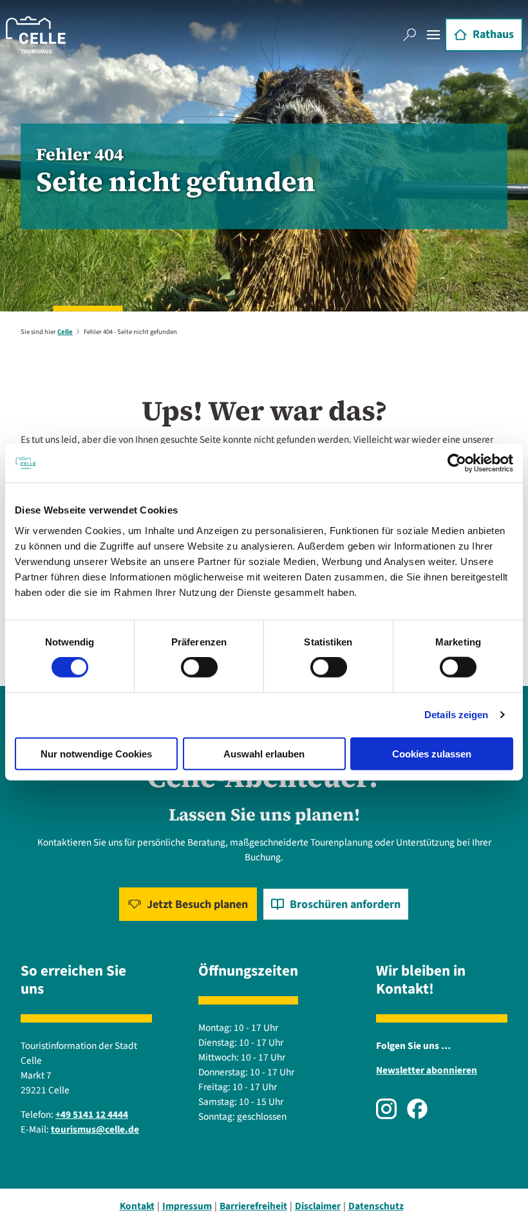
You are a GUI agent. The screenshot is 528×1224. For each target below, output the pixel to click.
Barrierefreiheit (253, 1206)
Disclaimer (318, 1206)
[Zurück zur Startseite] (35, 34)
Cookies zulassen (431, 753)
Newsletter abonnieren (426, 1070)
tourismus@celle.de (95, 1129)
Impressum (187, 1206)
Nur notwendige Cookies (96, 753)
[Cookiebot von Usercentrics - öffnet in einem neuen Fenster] (457, 463)
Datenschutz (376, 1206)
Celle (65, 332)
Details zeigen (456, 714)
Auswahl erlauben (264, 753)
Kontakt (137, 1206)
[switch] (199, 667)
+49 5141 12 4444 (91, 1115)
